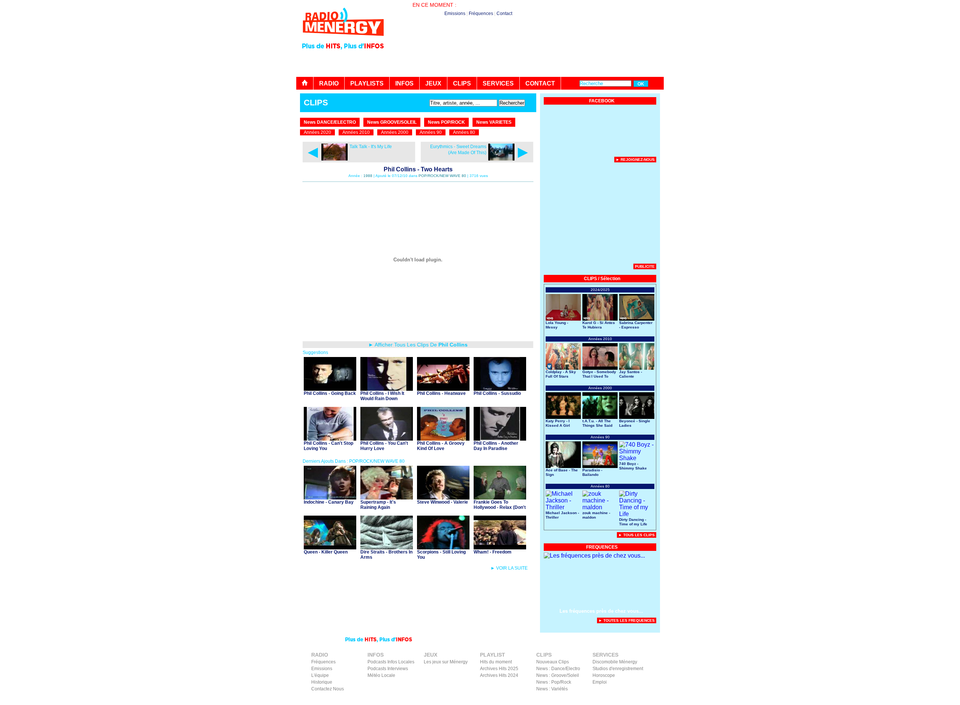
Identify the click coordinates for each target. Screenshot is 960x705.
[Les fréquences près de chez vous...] (594, 555)
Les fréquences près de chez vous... (601, 611)
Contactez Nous (327, 689)
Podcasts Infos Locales (391, 661)
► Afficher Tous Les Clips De (418, 345)
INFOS (404, 83)
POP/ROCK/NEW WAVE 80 (442, 176)
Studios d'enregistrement (617, 668)
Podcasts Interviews (388, 668)
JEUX (433, 83)
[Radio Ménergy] (343, 39)
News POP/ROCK (446, 122)
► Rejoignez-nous (635, 160)
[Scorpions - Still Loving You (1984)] (443, 547)
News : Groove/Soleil (557, 675)
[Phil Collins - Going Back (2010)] (330, 389)
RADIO (329, 83)
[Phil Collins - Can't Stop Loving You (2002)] (330, 438)
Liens (563, 699)
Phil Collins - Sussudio (497, 393)
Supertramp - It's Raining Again (378, 505)
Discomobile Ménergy (614, 661)
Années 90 (431, 132)
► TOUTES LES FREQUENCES (626, 620)
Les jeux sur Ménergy (446, 661)
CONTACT (540, 83)
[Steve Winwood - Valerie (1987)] (443, 497)
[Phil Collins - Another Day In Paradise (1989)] (500, 438)
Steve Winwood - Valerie (442, 502)
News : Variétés (552, 689)
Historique (321, 682)
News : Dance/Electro (558, 668)
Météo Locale (381, 675)
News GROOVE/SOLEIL (392, 122)
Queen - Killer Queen (326, 552)
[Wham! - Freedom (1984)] (500, 547)
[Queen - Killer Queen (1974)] (330, 547)
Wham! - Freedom (493, 552)
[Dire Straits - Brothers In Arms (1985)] (386, 547)
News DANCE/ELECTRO (330, 122)
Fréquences (481, 13)
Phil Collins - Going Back (330, 393)
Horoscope (603, 675)
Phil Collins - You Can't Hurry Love (384, 446)
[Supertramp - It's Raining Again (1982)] (386, 497)
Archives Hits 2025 (499, 668)
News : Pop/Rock (553, 682)
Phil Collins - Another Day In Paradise (496, 446)
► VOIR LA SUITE (509, 568)
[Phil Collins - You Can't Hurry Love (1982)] (386, 438)
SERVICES (498, 83)
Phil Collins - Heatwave (441, 393)
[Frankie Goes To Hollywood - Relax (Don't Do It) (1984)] (500, 497)
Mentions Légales (591, 699)
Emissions (454, 13)
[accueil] (305, 83)
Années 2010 (356, 132)
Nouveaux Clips (552, 661)
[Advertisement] (527, 56)
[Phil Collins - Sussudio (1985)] (500, 389)
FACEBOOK (602, 101)
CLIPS (462, 83)
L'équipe (320, 675)
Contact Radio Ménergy (530, 699)
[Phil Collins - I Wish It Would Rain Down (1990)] (386, 389)
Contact (504, 13)
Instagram (646, 699)
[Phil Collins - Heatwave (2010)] (443, 389)
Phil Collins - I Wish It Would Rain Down (382, 396)
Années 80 (464, 132)
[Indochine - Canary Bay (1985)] (330, 497)
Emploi (599, 682)
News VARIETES (494, 122)
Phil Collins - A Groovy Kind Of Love (441, 446)
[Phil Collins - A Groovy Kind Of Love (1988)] (443, 438)
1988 (367, 176)
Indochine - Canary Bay (329, 502)
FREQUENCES (602, 547)
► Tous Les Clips (636, 535)
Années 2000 (394, 132)
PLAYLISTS (367, 83)
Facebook (622, 699)
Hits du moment (496, 661)
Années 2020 (317, 132)
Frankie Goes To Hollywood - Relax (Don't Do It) (500, 507)
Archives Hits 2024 (499, 675)
